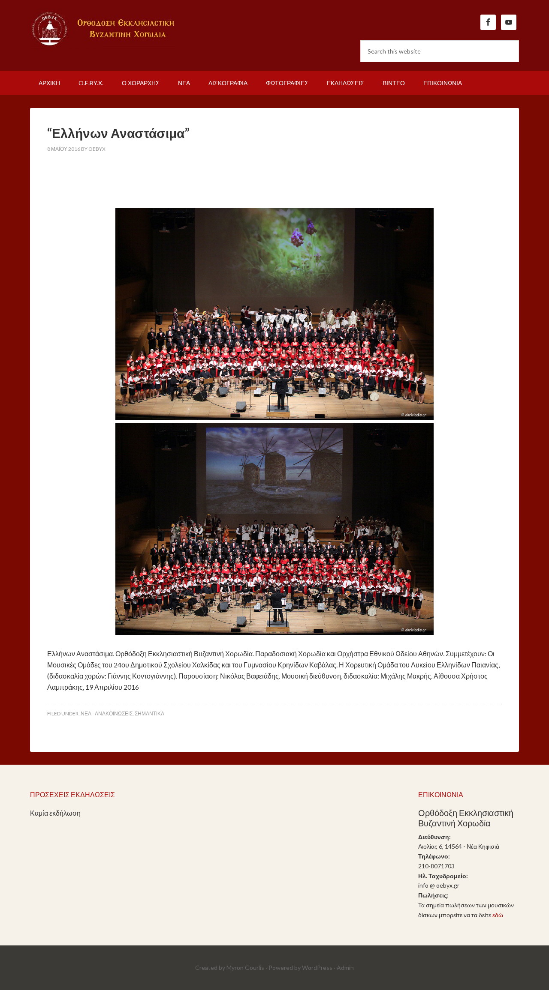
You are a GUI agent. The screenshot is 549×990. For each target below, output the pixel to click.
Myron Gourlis (245, 967)
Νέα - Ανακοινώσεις (107, 713)
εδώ (497, 914)
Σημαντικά (149, 713)
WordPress (317, 967)
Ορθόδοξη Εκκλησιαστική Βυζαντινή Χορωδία (103, 30)
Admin (345, 967)
